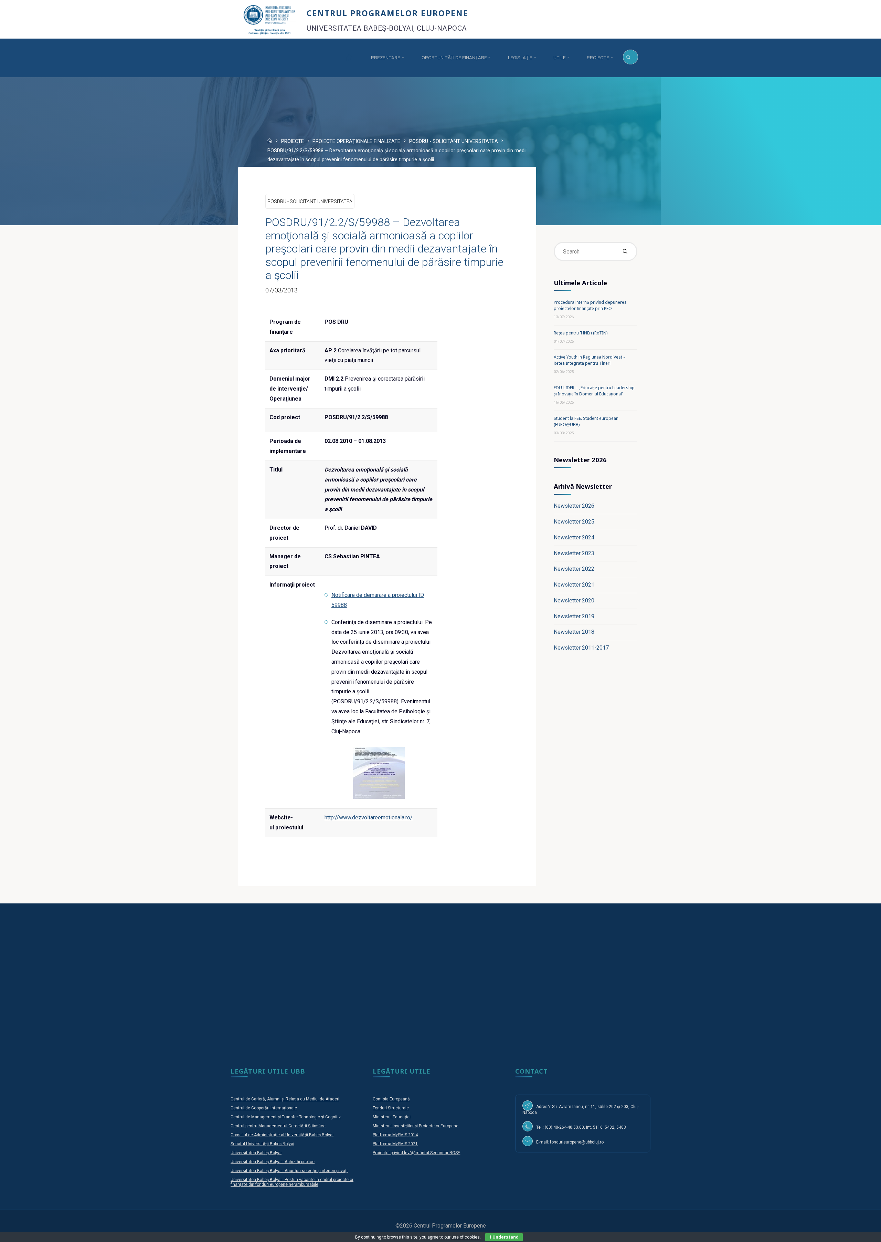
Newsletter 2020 (574, 600)
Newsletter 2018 (574, 632)
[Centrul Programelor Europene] (269, 19)
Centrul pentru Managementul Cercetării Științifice (278, 1126)
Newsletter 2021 (574, 584)
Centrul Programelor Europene (387, 13)
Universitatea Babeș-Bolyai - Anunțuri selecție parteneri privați (289, 1170)
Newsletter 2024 (574, 537)
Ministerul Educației (392, 1117)
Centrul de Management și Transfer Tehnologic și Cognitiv (286, 1117)
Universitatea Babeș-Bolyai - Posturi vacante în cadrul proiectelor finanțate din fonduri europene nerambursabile (292, 1182)
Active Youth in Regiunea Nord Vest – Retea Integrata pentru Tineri (590, 360)
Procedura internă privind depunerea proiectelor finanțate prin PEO (590, 305)
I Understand (504, 1237)
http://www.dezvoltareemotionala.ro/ (369, 817)
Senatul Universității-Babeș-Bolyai (262, 1143)
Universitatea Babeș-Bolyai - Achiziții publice (273, 1161)
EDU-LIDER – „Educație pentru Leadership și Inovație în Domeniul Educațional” (594, 391)
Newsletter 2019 (574, 616)
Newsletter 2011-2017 (581, 647)
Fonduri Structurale (391, 1108)
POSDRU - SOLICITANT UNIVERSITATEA (453, 141)
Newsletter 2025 (574, 521)
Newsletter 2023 (574, 553)
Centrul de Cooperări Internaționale (264, 1108)
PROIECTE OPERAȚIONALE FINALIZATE (356, 141)
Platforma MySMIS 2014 (395, 1134)
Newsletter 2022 (574, 569)
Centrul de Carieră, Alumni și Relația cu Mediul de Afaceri (285, 1099)
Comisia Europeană (391, 1099)
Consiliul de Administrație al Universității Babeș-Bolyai (282, 1134)
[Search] (630, 57)
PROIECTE (292, 141)
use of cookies (466, 1237)
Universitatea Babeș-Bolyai (256, 1152)
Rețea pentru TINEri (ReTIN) (580, 333)
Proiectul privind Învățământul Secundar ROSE (416, 1152)
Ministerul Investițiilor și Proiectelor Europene (415, 1126)
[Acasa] (349, 58)
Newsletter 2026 (574, 506)
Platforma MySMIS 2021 (395, 1143)
